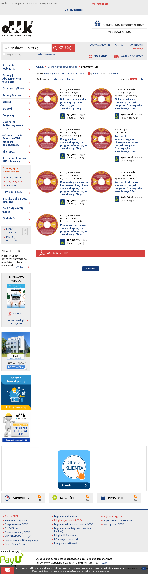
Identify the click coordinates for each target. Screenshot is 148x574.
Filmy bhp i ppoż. (12, 191)
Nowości (67, 498)
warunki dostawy (132, 56)
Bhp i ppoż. (8, 151)
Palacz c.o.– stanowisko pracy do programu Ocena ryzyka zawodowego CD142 (73, 104)
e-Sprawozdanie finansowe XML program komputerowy (12, 140)
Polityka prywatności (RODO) (68, 520)
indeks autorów (11, 238)
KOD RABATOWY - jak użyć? (18, 536)
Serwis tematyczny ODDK (17, 532)
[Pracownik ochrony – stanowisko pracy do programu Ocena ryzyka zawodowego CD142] (101, 182)
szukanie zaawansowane (47, 54)
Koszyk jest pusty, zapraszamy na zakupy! (124, 25)
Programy (8, 115)
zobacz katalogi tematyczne (16, 322)
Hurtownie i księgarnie (16, 520)
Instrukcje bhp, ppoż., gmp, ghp (15, 200)
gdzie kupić (100, 56)
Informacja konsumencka (67, 539)
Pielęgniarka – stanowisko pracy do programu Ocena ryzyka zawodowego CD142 (73, 144)
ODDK (40, 66)
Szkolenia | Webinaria (9, 67)
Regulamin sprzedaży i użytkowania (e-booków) (73, 530)
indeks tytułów (11, 231)
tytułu (54, 79)
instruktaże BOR (13, 177)
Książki (6, 101)
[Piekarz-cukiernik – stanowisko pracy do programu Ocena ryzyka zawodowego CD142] (101, 99)
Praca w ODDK (11, 516)
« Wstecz (90, 268)
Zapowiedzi (21, 498)
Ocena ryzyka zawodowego (10, 170)
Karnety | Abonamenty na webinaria (11, 78)
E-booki (7, 108)
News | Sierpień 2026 (15, 544)
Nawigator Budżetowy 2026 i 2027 (12, 125)
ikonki (133, 79)
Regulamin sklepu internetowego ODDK (73, 524)
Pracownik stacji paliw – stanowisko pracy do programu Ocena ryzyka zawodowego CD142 (73, 229)
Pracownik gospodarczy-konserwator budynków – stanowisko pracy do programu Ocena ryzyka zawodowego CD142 (74, 188)
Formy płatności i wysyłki (66, 543)
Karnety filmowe (12, 95)
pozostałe (11, 185)
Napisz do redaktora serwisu (118, 520)
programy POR (14, 181)
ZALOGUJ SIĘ (100, 4)
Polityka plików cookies (65, 535)
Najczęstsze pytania (114, 516)
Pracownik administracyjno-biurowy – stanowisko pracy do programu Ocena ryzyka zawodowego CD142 (126, 144)
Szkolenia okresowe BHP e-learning (14, 160)
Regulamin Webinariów (65, 516)
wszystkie (49, 73)
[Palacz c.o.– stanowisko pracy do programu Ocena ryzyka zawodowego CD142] (47, 99)
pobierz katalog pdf (58, 253)
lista (141, 79)
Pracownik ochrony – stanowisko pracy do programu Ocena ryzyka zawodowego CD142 (128, 187)
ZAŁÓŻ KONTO (74, 10)
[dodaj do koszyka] (62, 116)
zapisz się (21, 267)
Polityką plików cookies (114, 568)
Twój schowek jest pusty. (119, 32)
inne (115, 73)
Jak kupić (118, 45)
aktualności (70, 79)
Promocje (115, 498)
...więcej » (106, 563)
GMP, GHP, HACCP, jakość (12, 210)
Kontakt (138, 48)
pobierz (17, 313)
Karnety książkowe (13, 88)
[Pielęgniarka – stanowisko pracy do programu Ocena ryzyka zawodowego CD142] (47, 139)
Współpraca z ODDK (114, 524)
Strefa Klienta (11, 528)
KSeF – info (8, 218)
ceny (61, 79)
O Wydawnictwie (100, 45)
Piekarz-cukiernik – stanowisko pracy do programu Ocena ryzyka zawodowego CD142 (128, 104)
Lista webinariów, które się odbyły (21, 540)
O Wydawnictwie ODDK (16, 524)
